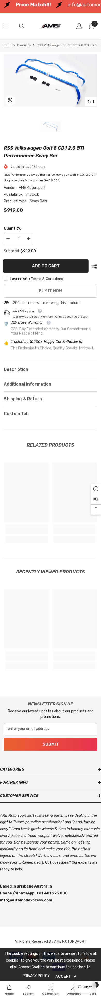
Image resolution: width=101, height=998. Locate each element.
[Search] (22, 26)
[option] (50, 80)
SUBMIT (50, 744)
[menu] (7, 26)
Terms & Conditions (47, 279)
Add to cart (47, 265)
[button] (96, 489)
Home (7, 45)
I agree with (20, 278)
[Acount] (79, 26)
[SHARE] (93, 266)
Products (24, 45)
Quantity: (12, 228)
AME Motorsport (32, 188)
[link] (26, 531)
